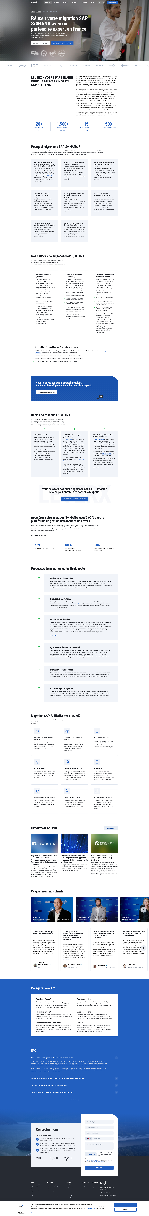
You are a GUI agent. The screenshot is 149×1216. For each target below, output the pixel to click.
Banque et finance (70, 1191)
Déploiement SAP (35, 1191)
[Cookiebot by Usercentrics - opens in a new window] (20, 1213)
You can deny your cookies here (39, 1213)
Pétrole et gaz (69, 1197)
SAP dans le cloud (35, 1199)
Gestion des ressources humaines (54, 1197)
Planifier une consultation (46, 392)
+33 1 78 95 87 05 (105, 1192)
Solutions (56, 2)
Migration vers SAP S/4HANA (37, 1195)
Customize (125, 1209)
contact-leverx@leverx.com (108, 1195)
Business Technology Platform (53, 1185)
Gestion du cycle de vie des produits (55, 1187)
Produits (84, 1187)
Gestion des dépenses (51, 1191)
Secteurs (65, 2)
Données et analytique (51, 1199)
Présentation (94, 1185)
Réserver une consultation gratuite (75, 499)
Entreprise (84, 2)
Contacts (94, 1191)
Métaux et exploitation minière (72, 1195)
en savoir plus (36, 955)
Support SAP (33, 1197)
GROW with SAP (107, 453)
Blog (92, 2)
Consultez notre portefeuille (62, 43)
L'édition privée (67, 439)
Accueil (33, 11)
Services (47, 2)
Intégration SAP (34, 1187)
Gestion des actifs (50, 1195)
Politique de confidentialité (91, 1160)
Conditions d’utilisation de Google (92, 1163)
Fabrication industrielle (71, 1193)
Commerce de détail (70, 1199)
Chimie (67, 1189)
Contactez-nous (112, 2)
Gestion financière (51, 1193)
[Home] (34, 2)
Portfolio (75, 2)
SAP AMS (33, 1193)
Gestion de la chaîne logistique (53, 1189)
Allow (125, 1205)
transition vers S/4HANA (73, 604)
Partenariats (94, 1189)
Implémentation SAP (35, 1185)
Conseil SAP (33, 1189)
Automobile (68, 1185)
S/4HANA (49, 176)
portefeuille (110, 828)
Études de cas (85, 1185)
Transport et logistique (71, 1187)
